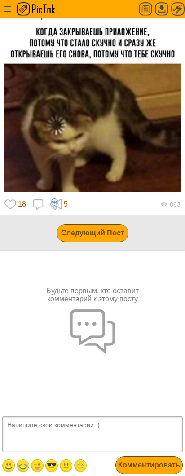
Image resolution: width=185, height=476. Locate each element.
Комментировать (149, 465)
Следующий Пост (92, 233)
